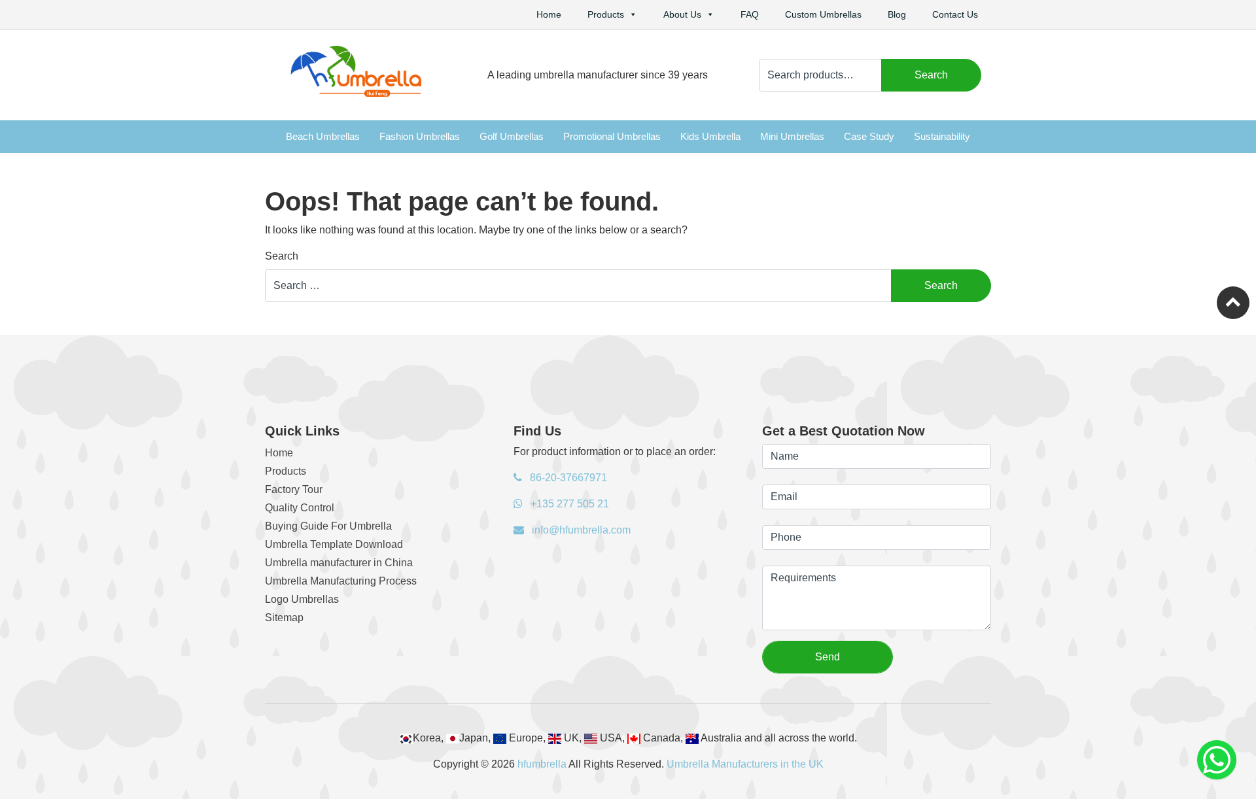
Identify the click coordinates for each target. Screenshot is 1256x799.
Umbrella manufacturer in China (339, 562)
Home (548, 14)
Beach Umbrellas (323, 136)
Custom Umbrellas (823, 14)
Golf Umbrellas (512, 136)
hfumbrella (542, 764)
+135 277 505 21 (568, 503)
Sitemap (284, 617)
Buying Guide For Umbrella (328, 526)
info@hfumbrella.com (580, 530)
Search (931, 74)
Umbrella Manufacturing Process (341, 580)
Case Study (869, 136)
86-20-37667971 (567, 477)
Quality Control (299, 507)
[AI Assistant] (1216, 759)
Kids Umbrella (710, 136)
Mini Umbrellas (792, 136)
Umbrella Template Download (334, 544)
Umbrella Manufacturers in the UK (745, 764)
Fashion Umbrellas (419, 136)
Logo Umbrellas (302, 599)
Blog (897, 14)
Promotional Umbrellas (612, 136)
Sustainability (942, 136)
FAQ (750, 14)
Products (605, 14)
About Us (682, 14)
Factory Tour (294, 489)
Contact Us (955, 14)
